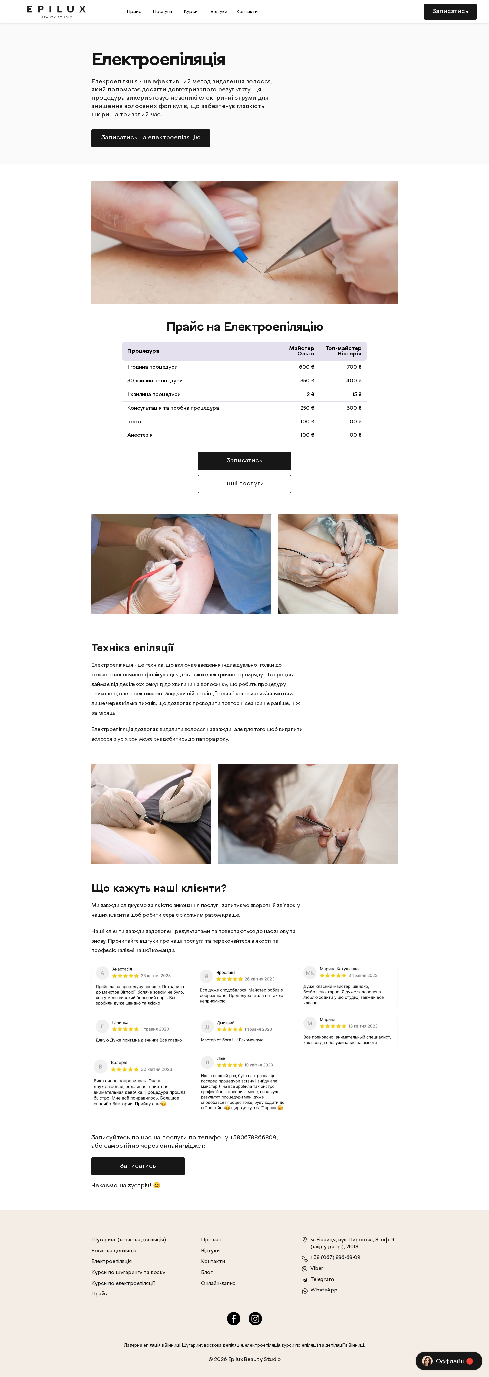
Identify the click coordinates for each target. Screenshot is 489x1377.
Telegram (322, 1279)
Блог (206, 1272)
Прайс (99, 1294)
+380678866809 (253, 1138)
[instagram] (255, 1318)
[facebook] (233, 1318)
